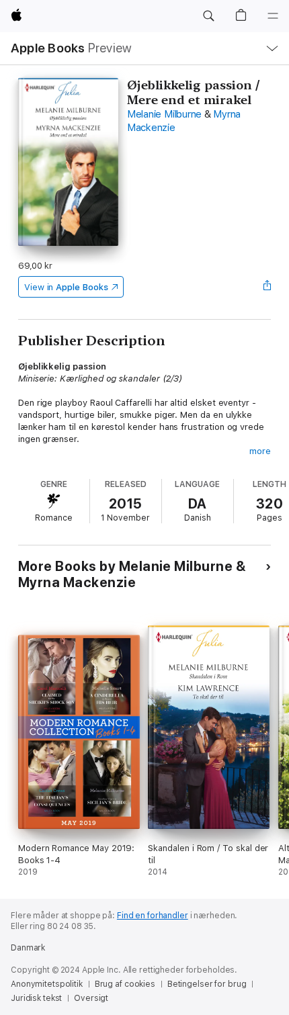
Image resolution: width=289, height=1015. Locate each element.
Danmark (28, 948)
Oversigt (91, 998)
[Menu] (273, 16)
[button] (208, 16)
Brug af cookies (125, 984)
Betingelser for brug (207, 984)
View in (66, 287)
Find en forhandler (152, 915)
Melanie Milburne (164, 114)
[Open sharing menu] (267, 287)
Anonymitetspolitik (47, 984)
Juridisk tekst (36, 998)
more (260, 451)
